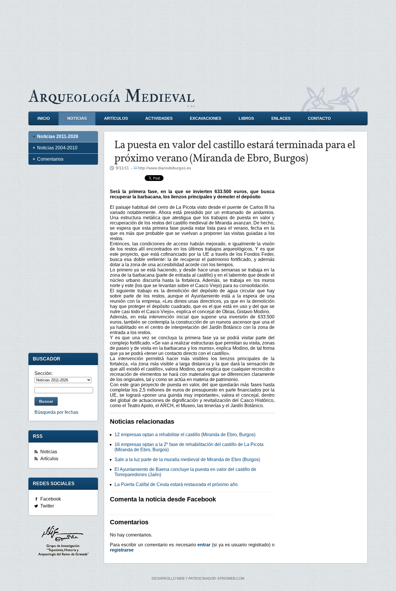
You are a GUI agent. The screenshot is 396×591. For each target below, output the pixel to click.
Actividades (158, 118)
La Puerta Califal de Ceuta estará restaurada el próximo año (176, 484)
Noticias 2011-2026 (57, 136)
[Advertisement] (198, 40)
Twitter (47, 505)
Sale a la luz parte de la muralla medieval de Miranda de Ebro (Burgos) (187, 459)
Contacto (319, 118)
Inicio (43, 118)
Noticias (77, 118)
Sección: (43, 373)
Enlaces (280, 118)
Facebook (50, 498)
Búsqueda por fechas (56, 412)
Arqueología (111, 96)
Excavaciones (205, 118)
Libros (246, 118)
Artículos (116, 118)
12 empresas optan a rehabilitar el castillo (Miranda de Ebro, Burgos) (185, 434)
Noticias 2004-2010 (57, 147)
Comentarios (50, 159)
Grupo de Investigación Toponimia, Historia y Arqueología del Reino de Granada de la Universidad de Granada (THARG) (63, 542)
